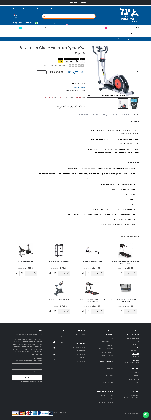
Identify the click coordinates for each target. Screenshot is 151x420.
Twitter (79, 106)
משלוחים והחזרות (45, 23)
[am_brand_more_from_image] (125, 250)
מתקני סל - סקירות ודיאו (107, 395)
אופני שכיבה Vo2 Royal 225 (25, 261)
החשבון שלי (136, 375)
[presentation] (13, 2)
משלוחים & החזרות (134, 386)
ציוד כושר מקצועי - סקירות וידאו (105, 386)
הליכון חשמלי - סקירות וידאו (106, 349)
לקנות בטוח (59, 23)
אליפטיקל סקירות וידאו (107, 355)
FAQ (44, 8)
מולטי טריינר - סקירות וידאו (106, 372)
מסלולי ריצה (110, 345)
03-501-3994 (136, 356)
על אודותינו (70, 23)
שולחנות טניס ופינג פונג (79, 347)
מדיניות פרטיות (63, 412)
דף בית (135, 39)
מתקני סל (82, 358)
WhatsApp (54, 366)
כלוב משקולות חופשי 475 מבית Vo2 (59, 261)
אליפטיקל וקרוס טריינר (107, 352)
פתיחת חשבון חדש (134, 379)
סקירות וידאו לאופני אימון (107, 342)
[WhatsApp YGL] (36, 23)
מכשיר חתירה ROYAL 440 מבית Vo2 (92, 261)
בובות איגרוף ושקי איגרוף (78, 334)
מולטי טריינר (110, 368)
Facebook (83, 106)
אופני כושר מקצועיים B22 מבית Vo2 (59, 299)
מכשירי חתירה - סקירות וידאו (105, 382)
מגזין (38, 8)
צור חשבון (15, 8)
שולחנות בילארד (81, 361)
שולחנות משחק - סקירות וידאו (105, 399)
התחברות (31, 8)
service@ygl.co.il (135, 350)
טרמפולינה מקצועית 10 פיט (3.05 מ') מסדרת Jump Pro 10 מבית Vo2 (125, 300)
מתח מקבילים (109, 375)
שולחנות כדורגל (81, 354)
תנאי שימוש (55, 412)
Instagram (54, 360)
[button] (89, 95)
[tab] (136, 115)
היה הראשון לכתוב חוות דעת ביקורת (55, 65)
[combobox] (68, 16)
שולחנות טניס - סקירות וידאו (106, 402)
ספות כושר (110, 365)
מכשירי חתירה (109, 379)
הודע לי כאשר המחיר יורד (78, 87)
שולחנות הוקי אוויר (80, 351)
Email (71, 106)
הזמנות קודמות (135, 382)
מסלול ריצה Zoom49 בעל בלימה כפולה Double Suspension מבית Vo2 (92, 300)
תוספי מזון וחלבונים (80, 338)
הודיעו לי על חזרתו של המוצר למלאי (75, 90)
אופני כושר (110, 338)
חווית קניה (64, 23)
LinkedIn (75, 106)
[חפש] (44, 16)
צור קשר (24, 8)
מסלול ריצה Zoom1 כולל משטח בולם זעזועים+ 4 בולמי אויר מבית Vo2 (125, 262)
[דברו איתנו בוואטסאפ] (146, 415)
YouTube (54, 354)
